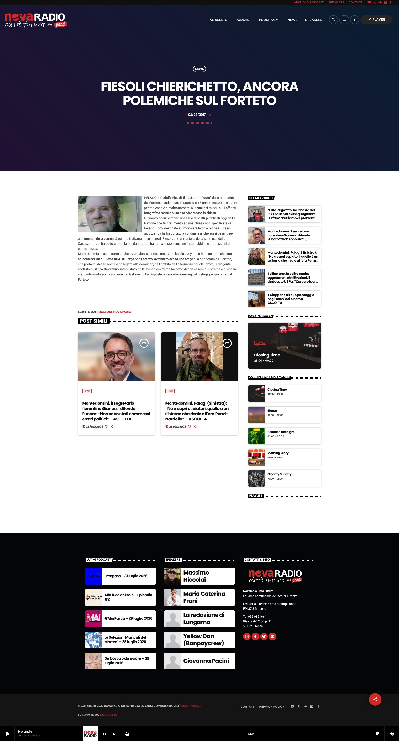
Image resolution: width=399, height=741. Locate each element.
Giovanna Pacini (206, 661)
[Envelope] (272, 636)
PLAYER (376, 19)
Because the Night (280, 432)
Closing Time (267, 355)
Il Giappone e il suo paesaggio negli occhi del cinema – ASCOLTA (290, 298)
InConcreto (108, 715)
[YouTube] (369, 2)
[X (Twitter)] (374, 2)
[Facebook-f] (255, 636)
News (199, 69)
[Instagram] (385, 2)
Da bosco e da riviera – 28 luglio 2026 (126, 661)
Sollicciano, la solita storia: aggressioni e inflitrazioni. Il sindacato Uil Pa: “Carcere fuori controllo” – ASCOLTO (291, 279)
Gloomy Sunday (279, 474)
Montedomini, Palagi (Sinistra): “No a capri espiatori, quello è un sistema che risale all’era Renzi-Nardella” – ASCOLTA (197, 411)
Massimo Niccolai (196, 576)
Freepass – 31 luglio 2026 (125, 576)
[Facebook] (391, 2)
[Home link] (26, 20)
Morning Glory (277, 453)
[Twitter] (264, 636)
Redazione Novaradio (114, 312)
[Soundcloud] (380, 2)
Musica (260, 342)
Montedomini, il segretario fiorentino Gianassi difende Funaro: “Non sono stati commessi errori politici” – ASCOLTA (116, 411)
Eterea (272, 411)
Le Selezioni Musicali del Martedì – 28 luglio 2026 (125, 640)
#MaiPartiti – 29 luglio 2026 (128, 618)
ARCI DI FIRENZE (190, 706)
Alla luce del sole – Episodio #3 (128, 597)
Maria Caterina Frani (204, 597)
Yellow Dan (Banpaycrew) (203, 639)
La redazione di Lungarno (203, 618)
